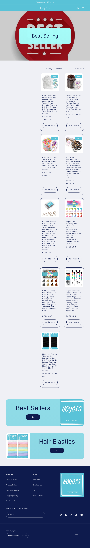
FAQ (34, 490)
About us (36, 480)
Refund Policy (11, 480)
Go (33, 417)
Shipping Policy (12, 496)
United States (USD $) (16, 536)
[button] (7, 8)
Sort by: (49, 69)
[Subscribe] (42, 515)
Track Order (38, 496)
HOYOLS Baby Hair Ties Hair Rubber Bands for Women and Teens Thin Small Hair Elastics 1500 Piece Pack (49, 162)
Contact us (37, 485)
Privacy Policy (11, 485)
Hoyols (82, 534)
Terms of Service (12, 490)
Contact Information (14, 501)
